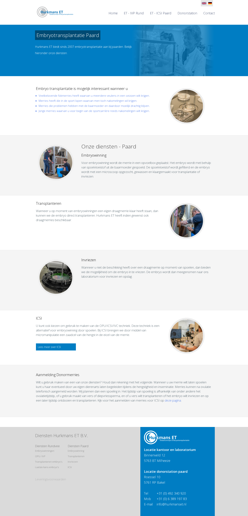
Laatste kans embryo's (47, 467)
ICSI (70, 467)
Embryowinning (76, 450)
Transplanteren (76, 456)
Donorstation (187, 13)
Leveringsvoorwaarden (50, 479)
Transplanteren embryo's (48, 461)
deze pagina (173, 400)
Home (113, 13)
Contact (209, 13)
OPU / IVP (40, 456)
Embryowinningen (44, 450)
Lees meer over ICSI (49, 347)
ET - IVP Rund (134, 13)
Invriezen (73, 461)
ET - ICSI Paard (160, 13)
